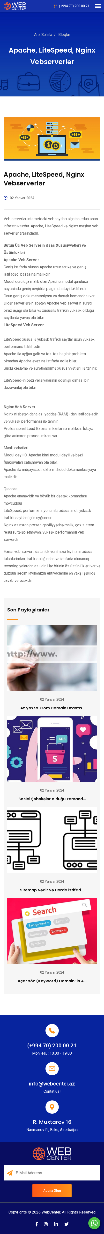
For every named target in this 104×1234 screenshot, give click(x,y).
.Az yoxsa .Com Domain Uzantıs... (52, 708)
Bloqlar (64, 34)
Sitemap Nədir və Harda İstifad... (52, 890)
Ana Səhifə (43, 34)
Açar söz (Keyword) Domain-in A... (52, 981)
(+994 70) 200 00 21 (74, 6)
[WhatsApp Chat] (94, 1223)
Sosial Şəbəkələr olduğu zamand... (52, 799)
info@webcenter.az (52, 1084)
